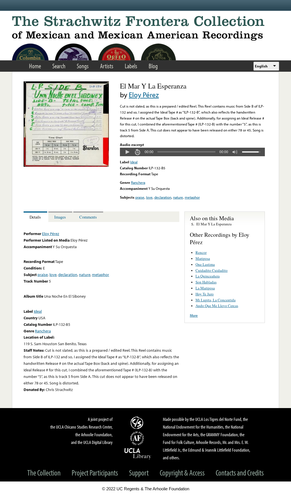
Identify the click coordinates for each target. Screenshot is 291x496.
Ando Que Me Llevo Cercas (217, 305)
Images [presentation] (60, 217)
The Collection (44, 473)
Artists (106, 66)
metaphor (192, 197)
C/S (137, 422)
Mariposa (203, 258)
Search (58, 66)
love (149, 197)
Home (35, 66)
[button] (127, 152)
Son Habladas (206, 282)
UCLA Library (137, 453)
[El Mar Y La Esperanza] (66, 165)
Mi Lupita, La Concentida (216, 299)
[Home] (145, 28)
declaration (162, 197)
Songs (83, 66)
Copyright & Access (182, 473)
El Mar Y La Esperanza (214, 224)
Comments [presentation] (88, 217)
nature (178, 197)
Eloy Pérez (144, 94)
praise (139, 197)
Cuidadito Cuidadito (212, 270)
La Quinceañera (208, 276)
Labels (131, 66)
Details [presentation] (35, 217)
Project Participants (95, 473)
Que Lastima (205, 264)
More (194, 315)
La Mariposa (205, 288)
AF (137, 438)
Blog (153, 66)
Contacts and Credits (240, 473)
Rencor (201, 252)
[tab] (36, 216)
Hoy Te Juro (205, 294)
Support (139, 473)
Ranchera (138, 182)
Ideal (134, 162)
